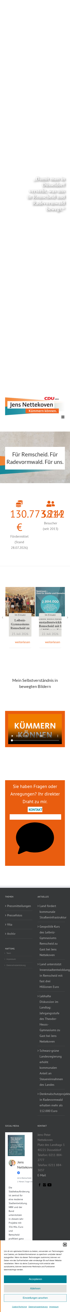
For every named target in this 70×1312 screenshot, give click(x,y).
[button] (65, 1244)
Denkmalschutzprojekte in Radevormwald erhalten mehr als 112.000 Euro (51, 1102)
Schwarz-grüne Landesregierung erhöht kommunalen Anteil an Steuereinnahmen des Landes (51, 1068)
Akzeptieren (35, 1279)
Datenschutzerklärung (38, 1306)
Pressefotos (14, 915)
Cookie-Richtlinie (19, 1306)
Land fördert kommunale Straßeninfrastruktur (51, 911)
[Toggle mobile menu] (63, 417)
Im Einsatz (20, 614)
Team (8, 953)
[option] (20, 617)
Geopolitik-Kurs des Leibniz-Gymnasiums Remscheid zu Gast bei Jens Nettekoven (20, 624)
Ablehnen (35, 1288)
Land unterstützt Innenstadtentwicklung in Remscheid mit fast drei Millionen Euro (50, 624)
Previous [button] (2, 617)
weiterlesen (22, 642)
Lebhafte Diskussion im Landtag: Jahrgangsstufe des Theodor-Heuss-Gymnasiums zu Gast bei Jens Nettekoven (50, 1018)
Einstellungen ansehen (35, 1297)
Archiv (11, 934)
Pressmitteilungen (19, 906)
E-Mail (42, 1175)
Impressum (54, 1306)
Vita (9, 924)
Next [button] (67, 617)
